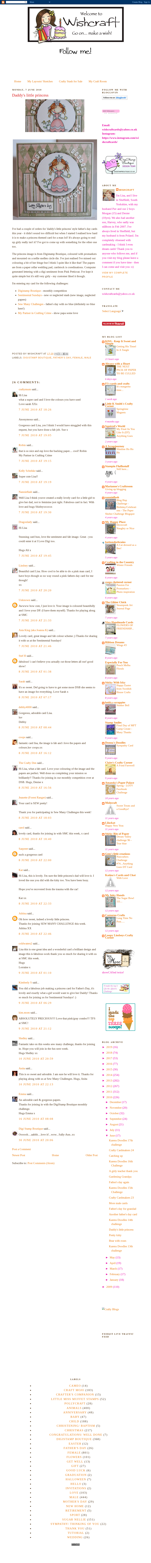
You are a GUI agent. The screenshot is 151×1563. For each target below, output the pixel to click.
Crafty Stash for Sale (70, 81)
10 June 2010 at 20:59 (36, 1058)
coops (22, 737)
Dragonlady (25, 521)
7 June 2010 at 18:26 (35, 409)
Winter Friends (124, 565)
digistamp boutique (37, 358)
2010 (109, 1097)
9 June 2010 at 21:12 (35, 1028)
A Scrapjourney (114, 446)
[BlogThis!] (58, 353)
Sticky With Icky (115, 682)
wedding (75, 1537)
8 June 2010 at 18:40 (35, 839)
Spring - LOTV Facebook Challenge (124, 789)
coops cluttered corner (118, 582)
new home (75, 1506)
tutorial (76, 1532)
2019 (109, 1047)
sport (75, 1514)
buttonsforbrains (115, 542)
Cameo (75, 1385)
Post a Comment (21, 1149)
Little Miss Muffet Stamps (75, 1399)
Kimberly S (25, 982)
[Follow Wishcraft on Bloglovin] (115, 98)
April (113, 1263)
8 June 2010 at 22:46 (35, 933)
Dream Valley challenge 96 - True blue (124, 840)
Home (17, 81)
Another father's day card (123, 1214)
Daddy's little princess (30, 95)
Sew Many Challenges (30, 304)
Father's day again (119, 1182)
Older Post (92, 1155)
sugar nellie (74, 1519)
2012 (109, 1086)
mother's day (75, 1501)
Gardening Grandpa (120, 1176)
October (114, 1113)
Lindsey (23, 565)
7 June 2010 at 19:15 (35, 460)
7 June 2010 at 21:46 (35, 646)
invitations (76, 1488)
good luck (76, 1470)
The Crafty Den (27, 762)
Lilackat (110, 822)
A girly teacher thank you (123, 1171)
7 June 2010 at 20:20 (35, 590)
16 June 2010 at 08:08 (36, 1118)
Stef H (22, 655)
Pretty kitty (115, 1235)
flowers (74, 1457)
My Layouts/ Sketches (40, 81)
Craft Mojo (74, 1390)
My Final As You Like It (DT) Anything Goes (125, 432)
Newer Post (18, 1155)
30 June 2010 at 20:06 (36, 1140)
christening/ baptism (76, 1425)
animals (74, 1408)
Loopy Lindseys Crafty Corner (119, 936)
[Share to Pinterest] (66, 353)
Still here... (122, 469)
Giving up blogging (115, 489)
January (114, 1279)
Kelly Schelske (27, 470)
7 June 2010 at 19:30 (35, 512)
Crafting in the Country (119, 562)
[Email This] (55, 353)
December (116, 1102)
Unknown (24, 600)
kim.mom (24, 1012)
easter (75, 1443)
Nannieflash (25, 491)
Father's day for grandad (122, 1208)
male (87, 358)
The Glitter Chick (115, 602)
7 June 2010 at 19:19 (35, 482)
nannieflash (112, 497)
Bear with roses (117, 1240)
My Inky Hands (114, 895)
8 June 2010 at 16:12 (35, 753)
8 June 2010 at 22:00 (35, 860)
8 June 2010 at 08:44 (35, 727)
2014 (109, 1074)
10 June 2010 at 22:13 (36, 1084)
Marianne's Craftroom (119, 486)
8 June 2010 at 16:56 (35, 787)
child (74, 1421)
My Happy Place (115, 521)
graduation (76, 1474)
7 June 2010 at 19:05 (35, 435)
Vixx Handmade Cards (119, 622)
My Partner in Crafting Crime (34, 313)
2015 (109, 1069)
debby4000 (25, 707)
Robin (22, 445)
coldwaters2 (25, 943)
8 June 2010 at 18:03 (35, 817)
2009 (109, 1286)
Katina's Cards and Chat (120, 875)
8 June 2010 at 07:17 (35, 697)
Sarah (22, 681)
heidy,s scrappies (115, 702)
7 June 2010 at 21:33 (35, 620)
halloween (76, 1479)
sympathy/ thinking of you (75, 1523)
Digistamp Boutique (29, 290)
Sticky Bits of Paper (117, 833)
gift (75, 1465)
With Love (122, 878)
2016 (109, 1063)
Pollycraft (75, 1403)
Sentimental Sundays (30, 295)
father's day (62, 358)
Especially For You (116, 662)
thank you (75, 1528)
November (116, 1107)
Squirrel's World (115, 426)
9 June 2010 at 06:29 (35, 1002)
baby (75, 1416)
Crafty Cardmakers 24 (121, 1150)
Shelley (23, 1038)
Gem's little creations (117, 853)
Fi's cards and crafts (117, 383)
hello (75, 1483)
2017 (109, 1058)
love (74, 1492)
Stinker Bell (122, 705)
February (115, 1274)
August (114, 1124)
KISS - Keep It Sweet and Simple (120, 342)
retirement (75, 1510)
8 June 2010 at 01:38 (35, 671)
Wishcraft (126, 190)
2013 (109, 1080)
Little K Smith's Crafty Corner (119, 405)
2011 (109, 1091)
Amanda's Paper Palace (119, 782)
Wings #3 (121, 645)
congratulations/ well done (75, 1434)
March (114, 1268)
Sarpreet (23, 848)
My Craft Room (98, 81)
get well (75, 1461)
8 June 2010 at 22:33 (35, 903)
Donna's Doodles (115, 742)
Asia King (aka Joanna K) (33, 630)
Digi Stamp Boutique (31, 1128)
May (113, 1257)
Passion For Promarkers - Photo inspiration (125, 588)
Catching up (116, 1155)
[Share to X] (61, 353)
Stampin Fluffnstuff (117, 466)
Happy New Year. (114, 825)
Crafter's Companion (75, 1394)
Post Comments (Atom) (41, 1163)
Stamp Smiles (113, 722)
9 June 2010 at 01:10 (35, 972)
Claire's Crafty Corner (118, 762)
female (78, 358)
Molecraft (111, 802)
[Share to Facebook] (64, 353)
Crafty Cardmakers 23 (121, 1197)
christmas (74, 1430)
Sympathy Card (124, 745)
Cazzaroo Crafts (115, 915)
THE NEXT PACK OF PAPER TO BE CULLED (126, 370)
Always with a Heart (117, 363)
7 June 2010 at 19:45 (35, 555)
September (116, 1118)
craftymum (25, 389)
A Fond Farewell (125, 765)
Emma (22, 1094)
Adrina (23, 913)
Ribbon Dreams (114, 642)
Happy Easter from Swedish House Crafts (123, 689)
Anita (22, 1068)
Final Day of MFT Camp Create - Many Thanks (126, 729)
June (113, 1135)
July (112, 1129)
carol (21, 827)
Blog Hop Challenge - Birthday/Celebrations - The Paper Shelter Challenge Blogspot (120, 507)
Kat (21, 870)
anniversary (75, 1412)
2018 (109, 1052)
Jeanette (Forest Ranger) (32, 797)
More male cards (118, 1203)
